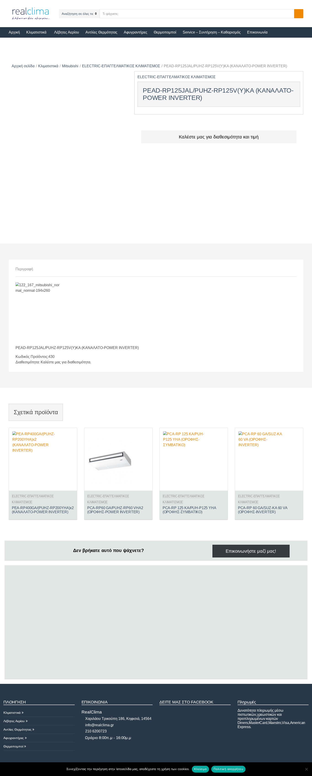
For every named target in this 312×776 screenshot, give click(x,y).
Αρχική (14, 32)
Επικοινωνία (257, 32)
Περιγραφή (24, 269)
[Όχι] (306, 769)
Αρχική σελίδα (23, 66)
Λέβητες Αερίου (66, 32)
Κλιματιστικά (36, 32)
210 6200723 (95, 731)
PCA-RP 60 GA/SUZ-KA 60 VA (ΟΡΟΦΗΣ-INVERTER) (262, 510)
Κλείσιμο (200, 769)
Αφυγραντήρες (135, 32)
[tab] (24, 269)
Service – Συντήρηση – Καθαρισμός (212, 32)
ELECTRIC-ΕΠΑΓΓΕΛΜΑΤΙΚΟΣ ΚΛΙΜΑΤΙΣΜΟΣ (121, 66)
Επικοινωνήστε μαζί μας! (251, 551)
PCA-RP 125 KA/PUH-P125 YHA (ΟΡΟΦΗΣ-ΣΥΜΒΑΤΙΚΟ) (189, 510)
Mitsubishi (70, 66)
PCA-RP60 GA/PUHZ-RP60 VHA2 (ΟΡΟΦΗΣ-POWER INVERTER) (115, 510)
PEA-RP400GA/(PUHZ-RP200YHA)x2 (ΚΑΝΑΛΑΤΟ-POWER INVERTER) (43, 510)
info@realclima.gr (99, 725)
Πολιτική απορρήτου (228, 769)
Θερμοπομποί (165, 32)
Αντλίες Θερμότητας (101, 32)
